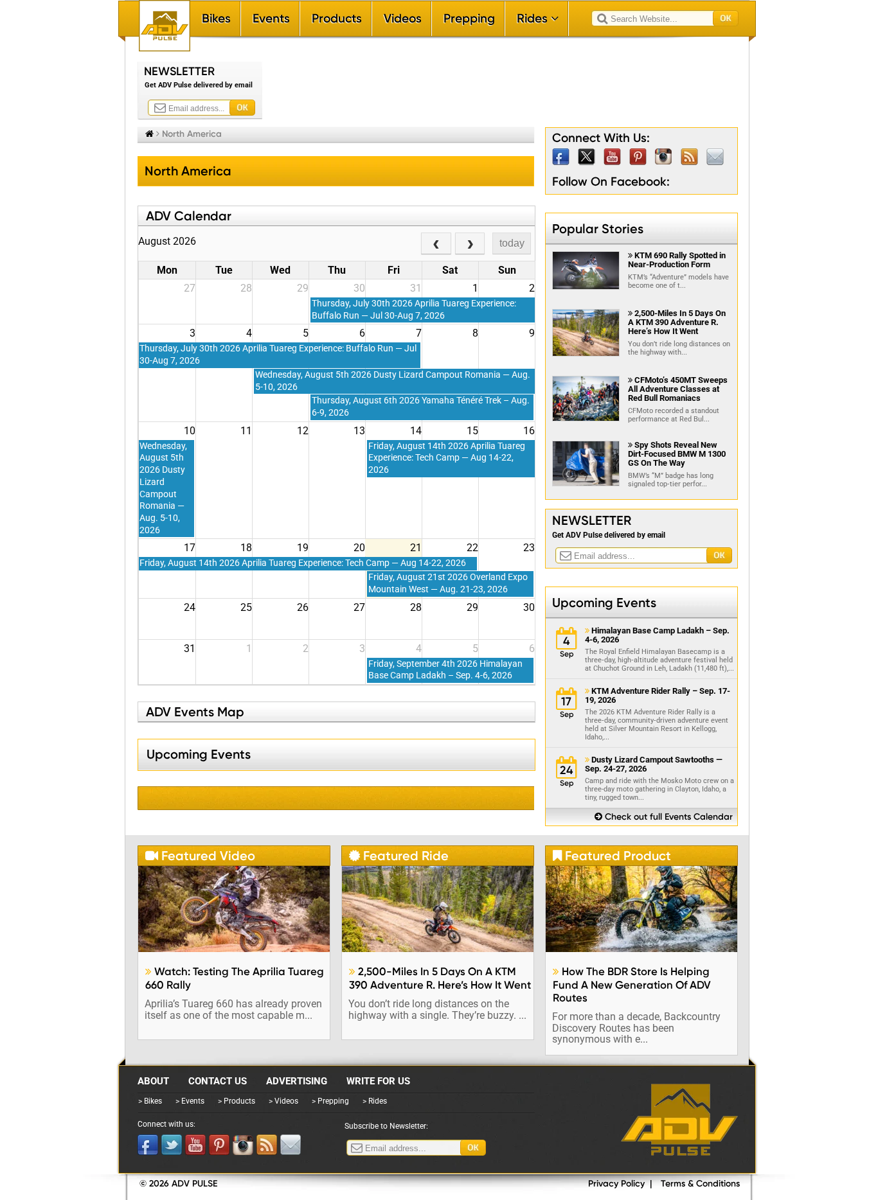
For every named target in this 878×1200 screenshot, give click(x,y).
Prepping (469, 18)
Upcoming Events (604, 602)
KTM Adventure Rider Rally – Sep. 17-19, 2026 (657, 696)
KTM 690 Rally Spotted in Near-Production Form (677, 260)
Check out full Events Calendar (664, 816)
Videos (403, 18)
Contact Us (217, 1081)
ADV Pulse (679, 1120)
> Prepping (330, 1101)
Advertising (296, 1081)
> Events (189, 1101)
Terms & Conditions (700, 1183)
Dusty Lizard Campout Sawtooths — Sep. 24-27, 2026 (653, 764)
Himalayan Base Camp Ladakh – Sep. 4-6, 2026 (657, 635)
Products (337, 18)
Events (271, 18)
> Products (236, 1101)
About (153, 1081)
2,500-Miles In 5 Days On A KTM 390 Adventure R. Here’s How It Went (677, 322)
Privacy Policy (616, 1183)
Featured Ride (399, 855)
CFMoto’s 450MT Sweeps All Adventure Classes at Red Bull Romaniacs (678, 389)
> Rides (375, 1101)
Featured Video (200, 855)
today (511, 243)
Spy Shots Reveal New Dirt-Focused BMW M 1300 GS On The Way (677, 454)
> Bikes (150, 1101)
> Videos (283, 1101)
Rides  (538, 18)
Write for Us (378, 1081)
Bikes (216, 18)
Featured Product (612, 855)
